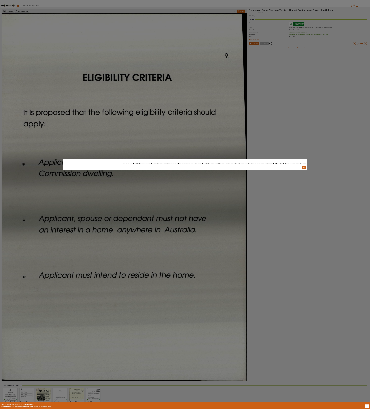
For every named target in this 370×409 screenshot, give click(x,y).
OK (304, 167)
